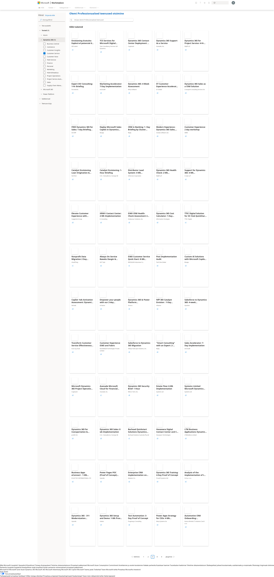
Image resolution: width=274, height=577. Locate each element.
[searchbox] (54, 19)
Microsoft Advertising (53, 569)
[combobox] (102, 20)
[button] (71, 20)
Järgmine (169, 557)
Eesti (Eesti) (4, 572)
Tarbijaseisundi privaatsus (9, 576)
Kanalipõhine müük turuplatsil (32, 567)
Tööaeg (37, 565)
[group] (72, 50)
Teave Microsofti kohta (109, 569)
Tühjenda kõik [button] (50, 15)
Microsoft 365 (40, 569)
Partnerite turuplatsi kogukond (10, 567)
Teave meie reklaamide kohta (93, 576)
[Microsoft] (43, 3)
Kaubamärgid (77, 576)
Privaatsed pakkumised (79, 565)
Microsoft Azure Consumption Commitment (103, 565)
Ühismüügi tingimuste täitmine (263, 565)
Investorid (137, 569)
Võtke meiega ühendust (34, 576)
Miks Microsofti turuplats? (9, 565)
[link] (82, 50)
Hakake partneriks (149, 565)
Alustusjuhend (46, 565)
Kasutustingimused (65, 576)
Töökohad (97, 569)
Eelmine (137, 557)
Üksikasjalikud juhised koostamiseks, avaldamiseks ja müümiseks (229, 565)
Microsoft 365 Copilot (69, 569)
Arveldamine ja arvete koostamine (131, 565)
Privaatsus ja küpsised (50, 576)
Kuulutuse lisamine (162, 565)
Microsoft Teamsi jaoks (85, 569)
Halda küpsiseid (109, 576)
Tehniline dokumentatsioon (60, 565)
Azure (23, 569)
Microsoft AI (4, 569)
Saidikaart (22, 576)
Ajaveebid (22, 565)
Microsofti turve (14, 569)
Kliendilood (30, 565)
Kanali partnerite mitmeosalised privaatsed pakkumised (63, 567)
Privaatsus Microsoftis (125, 569)
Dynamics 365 (30, 569)
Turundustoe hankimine (178, 565)
